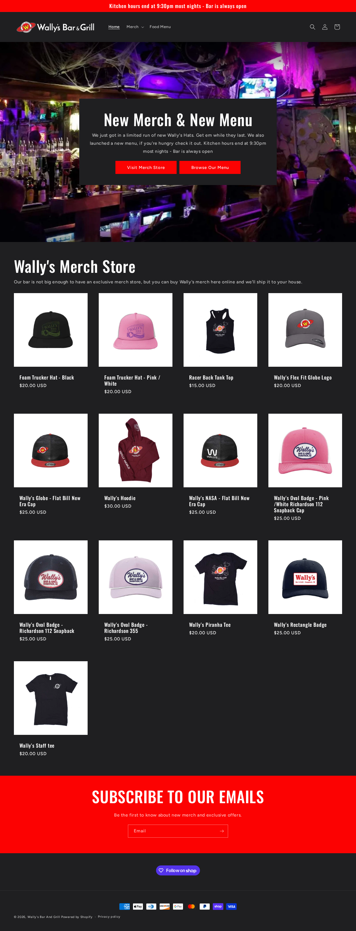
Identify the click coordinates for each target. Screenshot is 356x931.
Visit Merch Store (146, 167)
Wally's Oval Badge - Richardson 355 (126, 628)
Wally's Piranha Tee (210, 625)
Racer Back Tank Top (211, 377)
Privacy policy (109, 916)
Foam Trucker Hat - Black (46, 377)
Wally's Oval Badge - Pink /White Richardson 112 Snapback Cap (301, 504)
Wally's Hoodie (120, 498)
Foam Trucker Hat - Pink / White (132, 380)
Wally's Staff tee (37, 745)
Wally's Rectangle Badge (300, 625)
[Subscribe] (222, 831)
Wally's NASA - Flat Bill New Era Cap (219, 501)
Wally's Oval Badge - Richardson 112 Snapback (47, 628)
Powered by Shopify (77, 917)
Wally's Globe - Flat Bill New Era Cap (49, 501)
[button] (134, 27)
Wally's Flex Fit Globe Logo (303, 377)
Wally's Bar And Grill (44, 917)
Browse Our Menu (210, 167)
